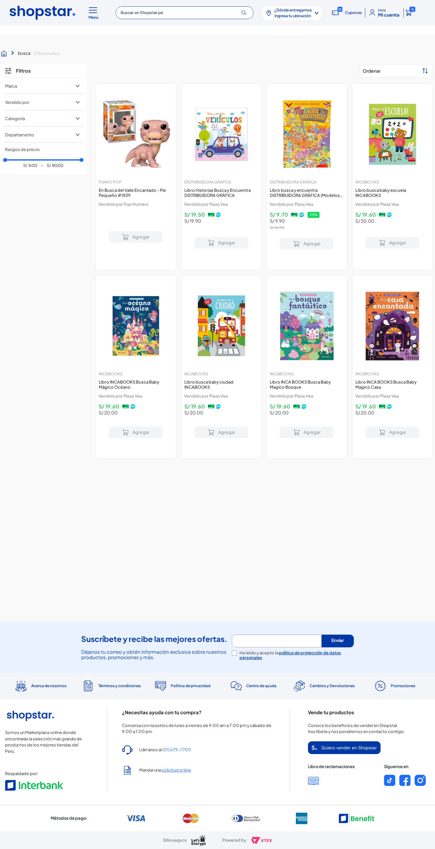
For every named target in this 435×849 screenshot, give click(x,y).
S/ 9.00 (30, 165)
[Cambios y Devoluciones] (323, 686)
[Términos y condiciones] (111, 686)
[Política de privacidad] (182, 686)
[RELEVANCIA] (395, 70)
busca (24, 53)
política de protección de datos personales (290, 655)
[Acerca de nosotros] (40, 686)
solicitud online (176, 770)
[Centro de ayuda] (253, 686)
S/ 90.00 (52, 165)
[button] (95, 13)
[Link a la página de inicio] (5, 53)
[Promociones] (394, 686)
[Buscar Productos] (246, 13)
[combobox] (184, 12)
